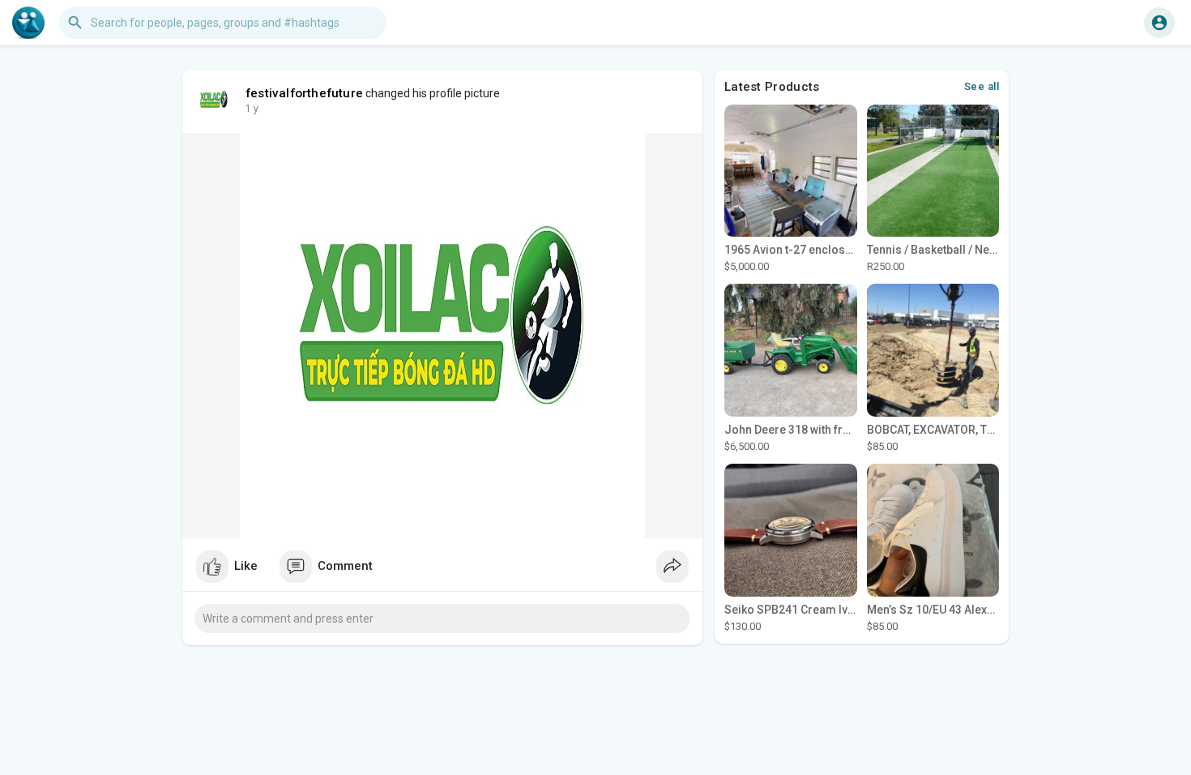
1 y (251, 108)
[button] (1159, 22)
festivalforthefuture (304, 93)
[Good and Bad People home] (28, 22)
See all (982, 86)
